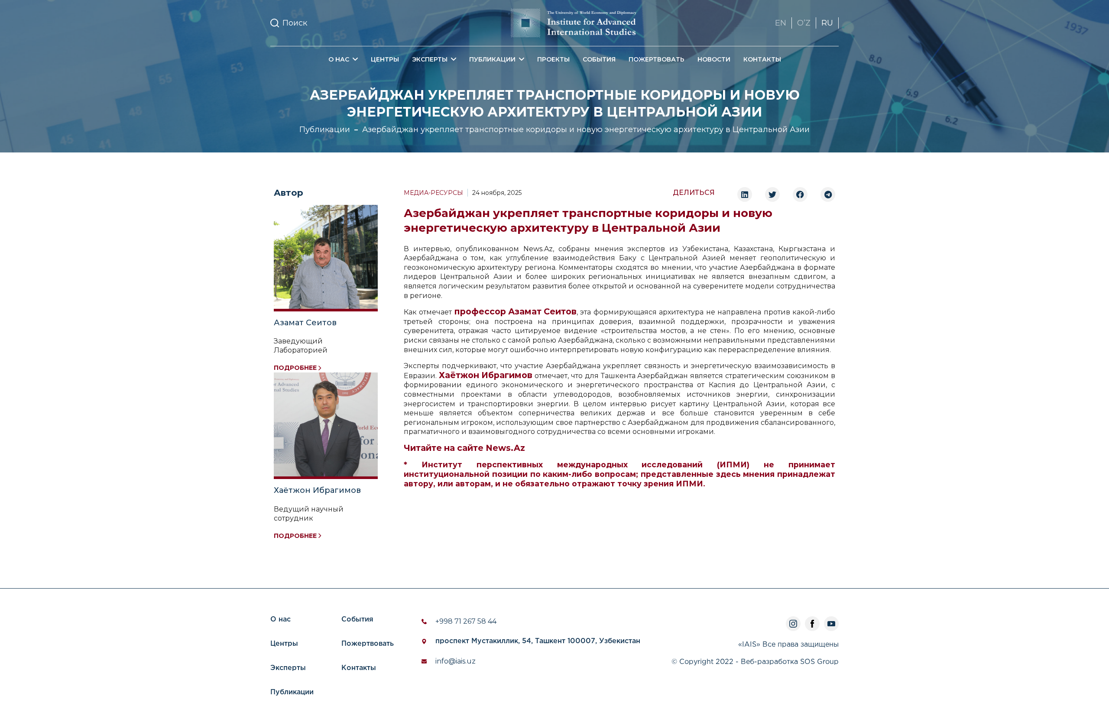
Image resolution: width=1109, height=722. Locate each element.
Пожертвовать (656, 59)
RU (827, 23)
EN (780, 23)
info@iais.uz (455, 661)
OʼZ (804, 23)
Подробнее (295, 368)
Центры (385, 59)
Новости (713, 59)
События (599, 59)
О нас (280, 619)
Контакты (762, 59)
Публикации (324, 129)
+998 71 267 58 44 (465, 621)
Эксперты (288, 668)
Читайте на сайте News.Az (464, 448)
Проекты (553, 59)
